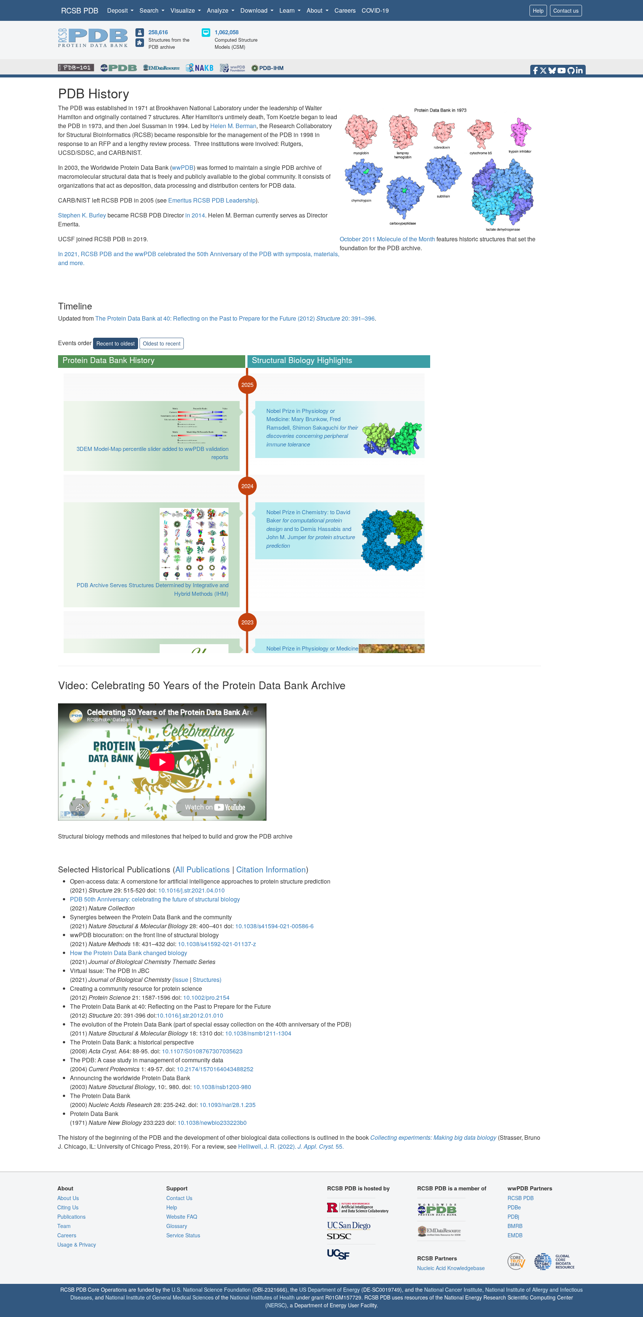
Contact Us (179, 1198)
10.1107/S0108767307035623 (202, 1051)
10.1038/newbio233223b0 (212, 1122)
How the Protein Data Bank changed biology (128, 952)
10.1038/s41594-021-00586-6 (274, 926)
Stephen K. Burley (82, 215)
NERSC (276, 1305)
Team (64, 1225)
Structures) (207, 979)
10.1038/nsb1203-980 (222, 1086)
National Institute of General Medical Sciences (159, 1297)
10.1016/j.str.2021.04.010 (191, 890)
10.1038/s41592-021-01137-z (217, 943)
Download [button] (254, 10)
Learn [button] (287, 10)
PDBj (513, 1216)
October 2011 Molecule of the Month (388, 239)
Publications (71, 1216)
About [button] (315, 10)
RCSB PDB (79, 10)
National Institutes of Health (262, 1297)
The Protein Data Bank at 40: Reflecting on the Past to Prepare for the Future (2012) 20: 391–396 (235, 318)
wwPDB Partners (530, 1188)
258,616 (158, 32)
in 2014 (195, 215)
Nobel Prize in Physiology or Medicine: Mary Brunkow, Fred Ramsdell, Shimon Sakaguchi (312, 427)
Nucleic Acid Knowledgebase (451, 1268)
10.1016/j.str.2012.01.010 (190, 1015)
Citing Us (68, 1207)
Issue (181, 979)
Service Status (183, 1235)
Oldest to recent (161, 343)
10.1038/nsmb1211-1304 (258, 1033)
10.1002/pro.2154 (206, 997)
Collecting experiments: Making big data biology (433, 1137)
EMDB (515, 1235)
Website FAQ (181, 1216)
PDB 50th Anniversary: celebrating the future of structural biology (155, 899)
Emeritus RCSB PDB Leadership (212, 200)
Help (538, 10)
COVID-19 (375, 10)
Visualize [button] (183, 10)
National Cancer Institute (453, 1289)
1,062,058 (227, 32)
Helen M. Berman (233, 125)
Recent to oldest (115, 343)
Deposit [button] (118, 10)
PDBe (514, 1207)
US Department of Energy (329, 1289)
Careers (345, 10)
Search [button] (150, 10)
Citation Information (271, 869)
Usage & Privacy (76, 1244)
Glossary (176, 1225)
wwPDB (182, 167)
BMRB (515, 1225)
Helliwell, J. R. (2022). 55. (291, 1146)
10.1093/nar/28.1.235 (227, 1104)
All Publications (202, 869)
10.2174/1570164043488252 (215, 1069)
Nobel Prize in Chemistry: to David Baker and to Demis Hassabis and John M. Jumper (310, 528)
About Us (68, 1198)
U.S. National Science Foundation (211, 1289)
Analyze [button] (218, 10)
